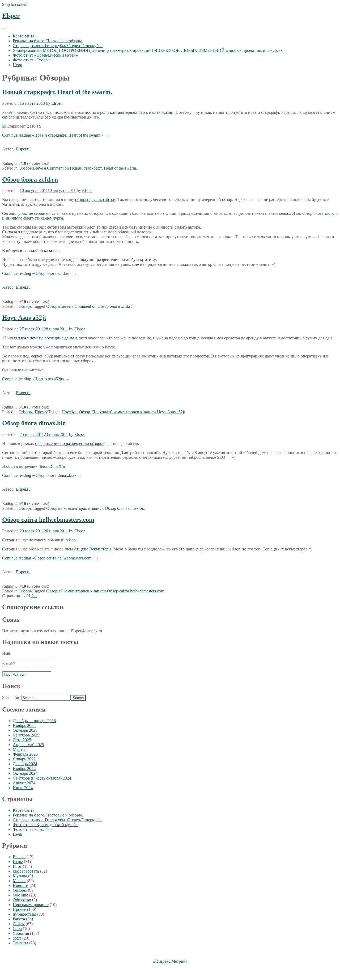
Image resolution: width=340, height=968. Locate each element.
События (21, 933)
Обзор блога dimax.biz (33, 423)
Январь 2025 (24, 759)
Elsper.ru (23, 149)
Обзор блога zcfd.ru (30, 179)
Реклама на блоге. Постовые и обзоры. (48, 41)
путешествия (24, 914)
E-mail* (8, 663)
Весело (19, 857)
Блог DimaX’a (52, 466)
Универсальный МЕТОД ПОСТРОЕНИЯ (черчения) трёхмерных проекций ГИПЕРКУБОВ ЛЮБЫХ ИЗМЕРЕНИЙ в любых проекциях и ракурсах (148, 50)
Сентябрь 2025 (26, 735)
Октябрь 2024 (25, 773)
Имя (6, 653)
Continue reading (55, 135)
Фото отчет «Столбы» (33, 60)
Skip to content (14, 4)
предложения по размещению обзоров (69, 443)
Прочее (41, 412)
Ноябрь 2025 (24, 725)
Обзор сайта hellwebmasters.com (48, 519)
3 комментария (102, 508)
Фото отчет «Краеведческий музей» (45, 55)
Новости (20, 885)
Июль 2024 (23, 787)
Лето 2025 (22, 740)
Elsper (11, 15)
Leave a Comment (85, 168)
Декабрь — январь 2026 (34, 720)
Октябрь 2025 (25, 730)
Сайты (19, 923)
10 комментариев (146, 412)
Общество (22, 900)
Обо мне (20, 895)
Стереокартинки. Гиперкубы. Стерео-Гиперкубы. (58, 45)
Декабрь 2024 (25, 763)
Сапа (17, 928)
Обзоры (26, 168)
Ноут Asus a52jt (24, 317)
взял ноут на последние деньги (49, 338)
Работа (19, 919)
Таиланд (20, 943)
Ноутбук (69, 412)
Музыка (20, 876)
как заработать (26, 871)
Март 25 (20, 749)
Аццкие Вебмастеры (92, 549)
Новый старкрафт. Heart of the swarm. (57, 92)
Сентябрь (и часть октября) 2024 (42, 778)
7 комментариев (112, 591)
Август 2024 (24, 783)
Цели (17, 64)
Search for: (11, 697)
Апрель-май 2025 (28, 744)
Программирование (31, 904)
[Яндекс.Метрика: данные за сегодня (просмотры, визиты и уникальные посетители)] (170, 961)
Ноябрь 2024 (24, 768)
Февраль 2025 (25, 754)
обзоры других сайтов (95, 199)
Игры (18, 861)
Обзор (84, 412)
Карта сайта (23, 36)
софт (17, 938)
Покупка (100, 412)
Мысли (19, 880)
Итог (17, 866)
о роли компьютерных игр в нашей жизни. (136, 112)
